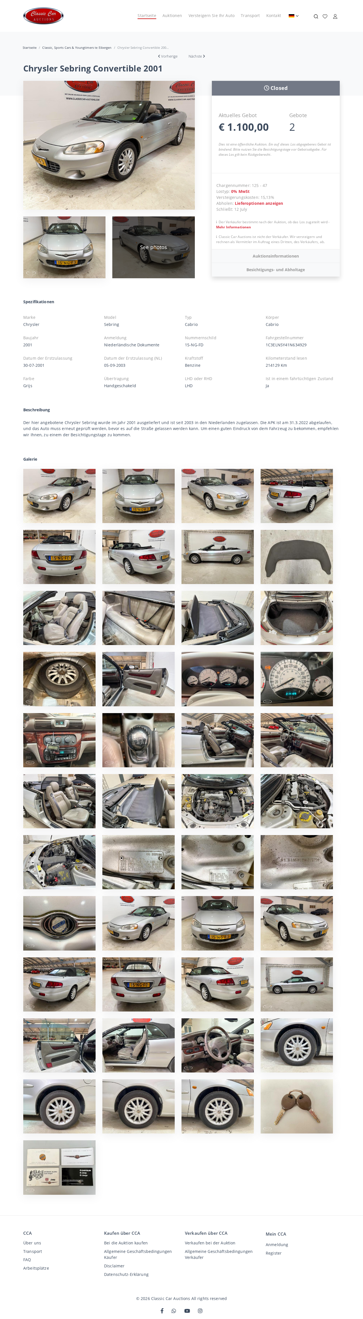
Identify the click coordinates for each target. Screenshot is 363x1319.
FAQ (27, 1259)
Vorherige (169, 56)
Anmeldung (277, 1244)
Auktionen (172, 15)
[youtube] (187, 1311)
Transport (250, 15)
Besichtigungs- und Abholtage (275, 269)
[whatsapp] (174, 1311)
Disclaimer (114, 1266)
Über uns (32, 1243)
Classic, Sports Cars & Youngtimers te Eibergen (76, 47)
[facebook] (162, 1311)
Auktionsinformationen (276, 256)
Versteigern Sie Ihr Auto (212, 15)
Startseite (147, 15)
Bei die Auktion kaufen (126, 1243)
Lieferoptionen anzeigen (259, 203)
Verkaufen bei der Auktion (210, 1243)
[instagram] (200, 1311)
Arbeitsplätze (36, 1268)
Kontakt (273, 15)
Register (274, 1253)
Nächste (195, 56)
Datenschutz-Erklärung (126, 1274)
